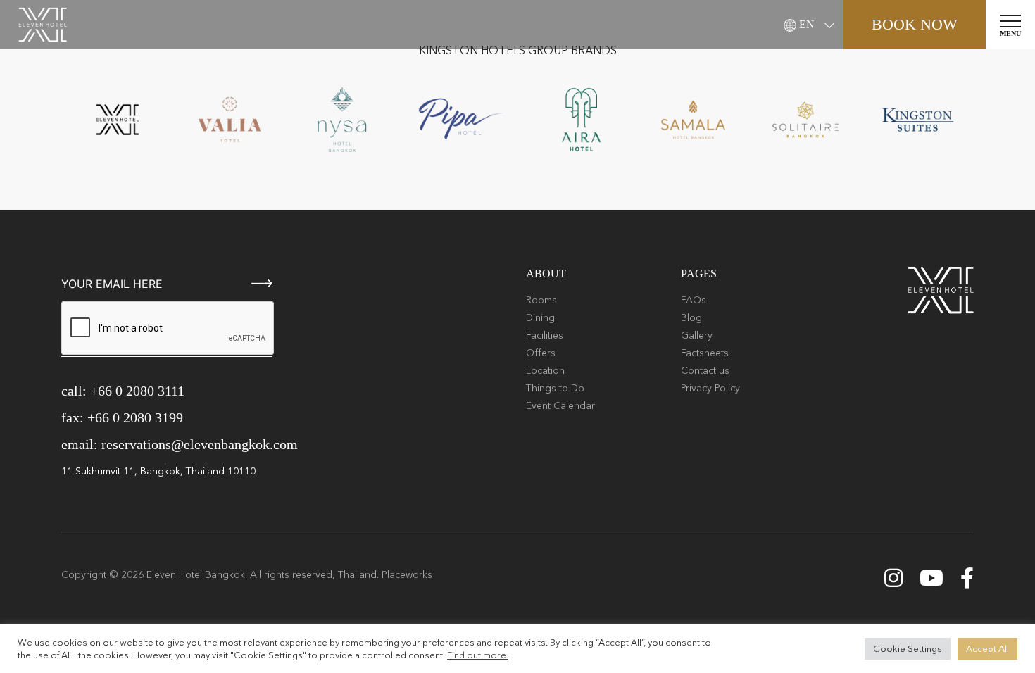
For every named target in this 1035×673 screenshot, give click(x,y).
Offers (541, 353)
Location (545, 371)
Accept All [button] (987, 648)
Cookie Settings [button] (907, 648)
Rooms (541, 300)
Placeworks (407, 575)
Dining (540, 318)
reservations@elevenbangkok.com (199, 444)
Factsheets (705, 353)
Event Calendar (560, 406)
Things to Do (555, 388)
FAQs (693, 300)
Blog (691, 318)
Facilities (544, 335)
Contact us (705, 371)
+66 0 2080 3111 (137, 390)
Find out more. (477, 655)
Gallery (697, 335)
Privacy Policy (710, 388)
